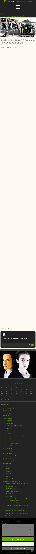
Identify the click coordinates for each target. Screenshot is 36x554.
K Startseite (5, 16)
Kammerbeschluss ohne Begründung (16, 505)
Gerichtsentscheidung (9, 481)
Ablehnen (18, 544)
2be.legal (10, 1)
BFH (6, 468)
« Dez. (3, 399)
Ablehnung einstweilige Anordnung (15, 483)
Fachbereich (6, 418)
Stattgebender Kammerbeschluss (15, 513)
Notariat (7, 458)
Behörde (5, 410)
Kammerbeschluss (10, 503)
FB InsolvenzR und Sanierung (13, 435)
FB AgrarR (8, 420)
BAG (6, 466)
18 (16, 391)
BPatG (6, 473)
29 (2, 395)
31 (11, 395)
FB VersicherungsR (10, 456)
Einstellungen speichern (18, 548)
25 (16, 393)
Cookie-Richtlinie (10, 552)
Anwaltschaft (7, 408)
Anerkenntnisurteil (10, 486)
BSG (6, 476)
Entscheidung (9, 493)
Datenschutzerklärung (19, 552)
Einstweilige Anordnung (12, 491)
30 (7, 395)
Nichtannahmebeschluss (12, 508)
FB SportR (8, 448)
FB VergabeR (8, 451)
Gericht (5, 463)
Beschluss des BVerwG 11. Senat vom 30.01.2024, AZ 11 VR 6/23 (18, 41)
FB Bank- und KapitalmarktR (13, 425)
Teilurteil (7, 515)
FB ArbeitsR (8, 423)
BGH (6, 471)
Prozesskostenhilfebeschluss (13, 510)
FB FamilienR (8, 433)
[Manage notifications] (32, 550)
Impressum (27, 552)
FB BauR (7, 428)
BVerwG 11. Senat (5, 47)
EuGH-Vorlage (9, 496)
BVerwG (5, 415)
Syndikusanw (8, 461)
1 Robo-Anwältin (17, 16)
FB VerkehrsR (9, 453)
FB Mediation (8, 441)
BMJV (6, 413)
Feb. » (7, 399)
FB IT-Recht (8, 438)
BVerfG (7, 478)
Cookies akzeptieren (18, 539)
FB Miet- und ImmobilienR (12, 443)
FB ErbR (7, 430)
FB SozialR (8, 446)
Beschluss (8, 488)
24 (11, 393)
